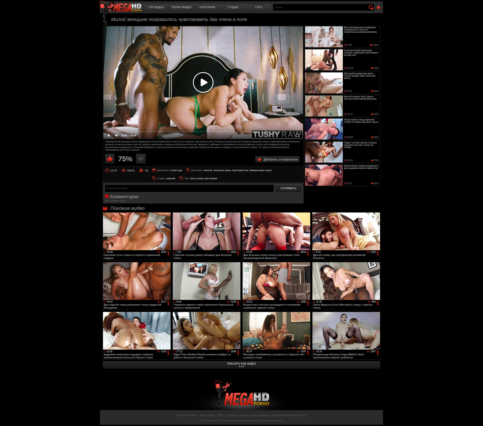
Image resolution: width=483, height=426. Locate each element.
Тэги (258, 7)
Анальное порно (222, 170)
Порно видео (182, 7)
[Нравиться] (110, 159)
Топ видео (156, 7)
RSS (220, 415)
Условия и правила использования (247, 415)
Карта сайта (207, 415)
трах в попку (196, 178)
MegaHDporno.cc (120, 6)
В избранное (378, 7)
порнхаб (170, 178)
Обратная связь (186, 415)
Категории (207, 7)
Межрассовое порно (261, 170)
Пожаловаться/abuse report (289, 415)
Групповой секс (240, 170)
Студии (233, 7)
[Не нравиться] (141, 159)
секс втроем (210, 178)
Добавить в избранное (281, 159)
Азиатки (208, 170)
